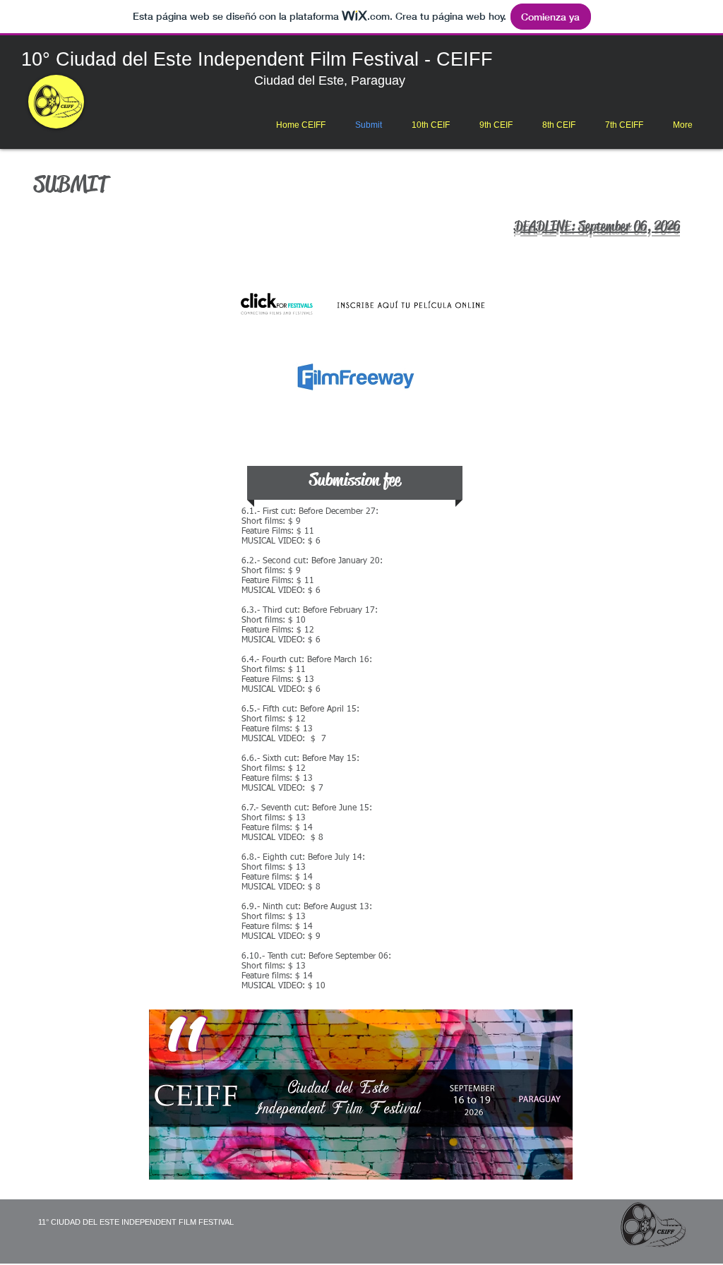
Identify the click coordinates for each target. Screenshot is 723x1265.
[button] (431, 124)
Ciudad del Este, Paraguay (333, 80)
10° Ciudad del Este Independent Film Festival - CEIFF (257, 59)
